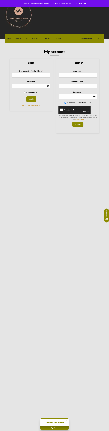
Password (31, 82)
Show (106, 216)
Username (77, 71)
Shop (17, 38)
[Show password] (48, 86)
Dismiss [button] (82, 3)
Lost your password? (31, 105)
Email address (77, 82)
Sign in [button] (53, 428)
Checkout (58, 38)
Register (78, 124)
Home (9, 38)
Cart (26, 38)
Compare (46, 38)
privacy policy (79, 119)
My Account (86, 38)
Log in (31, 99)
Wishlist (35, 38)
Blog (68, 38)
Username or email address (31, 71)
